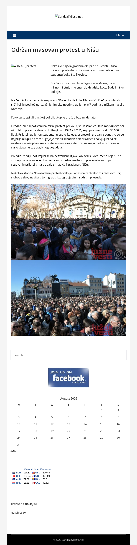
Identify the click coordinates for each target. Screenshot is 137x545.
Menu (120, 35)
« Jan (13, 450)
